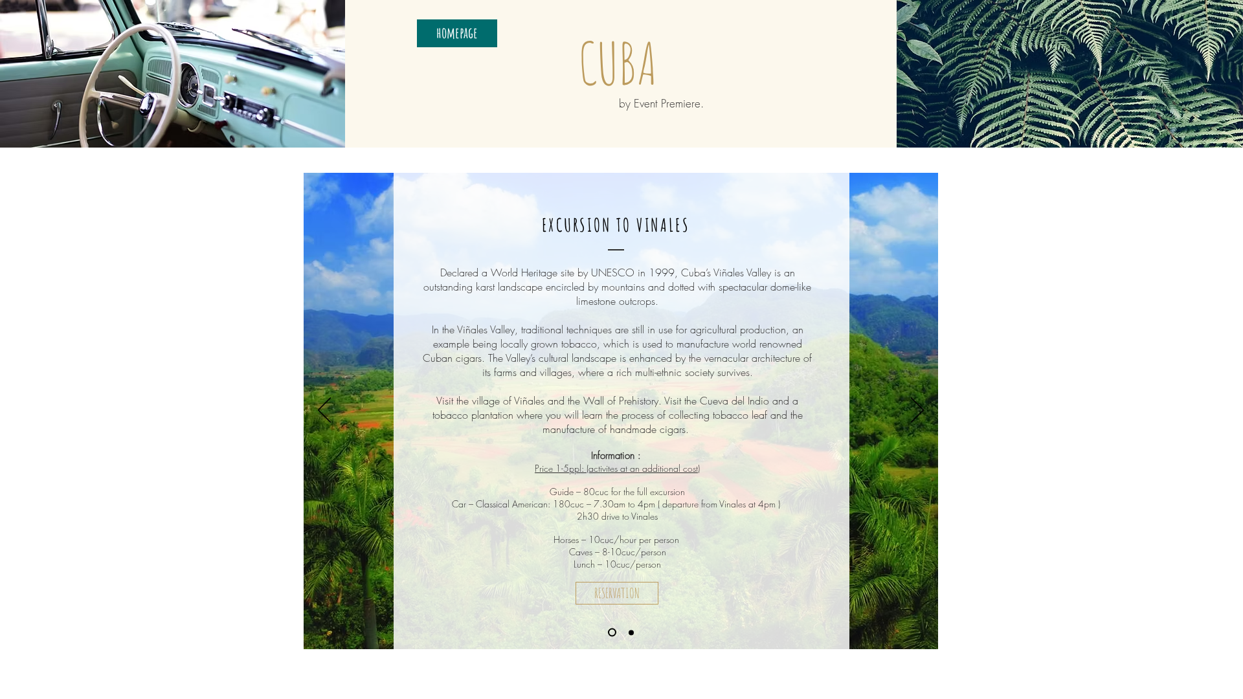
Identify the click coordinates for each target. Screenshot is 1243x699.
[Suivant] (917, 411)
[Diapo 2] (631, 632)
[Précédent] (324, 411)
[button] (617, 593)
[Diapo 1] (612, 632)
